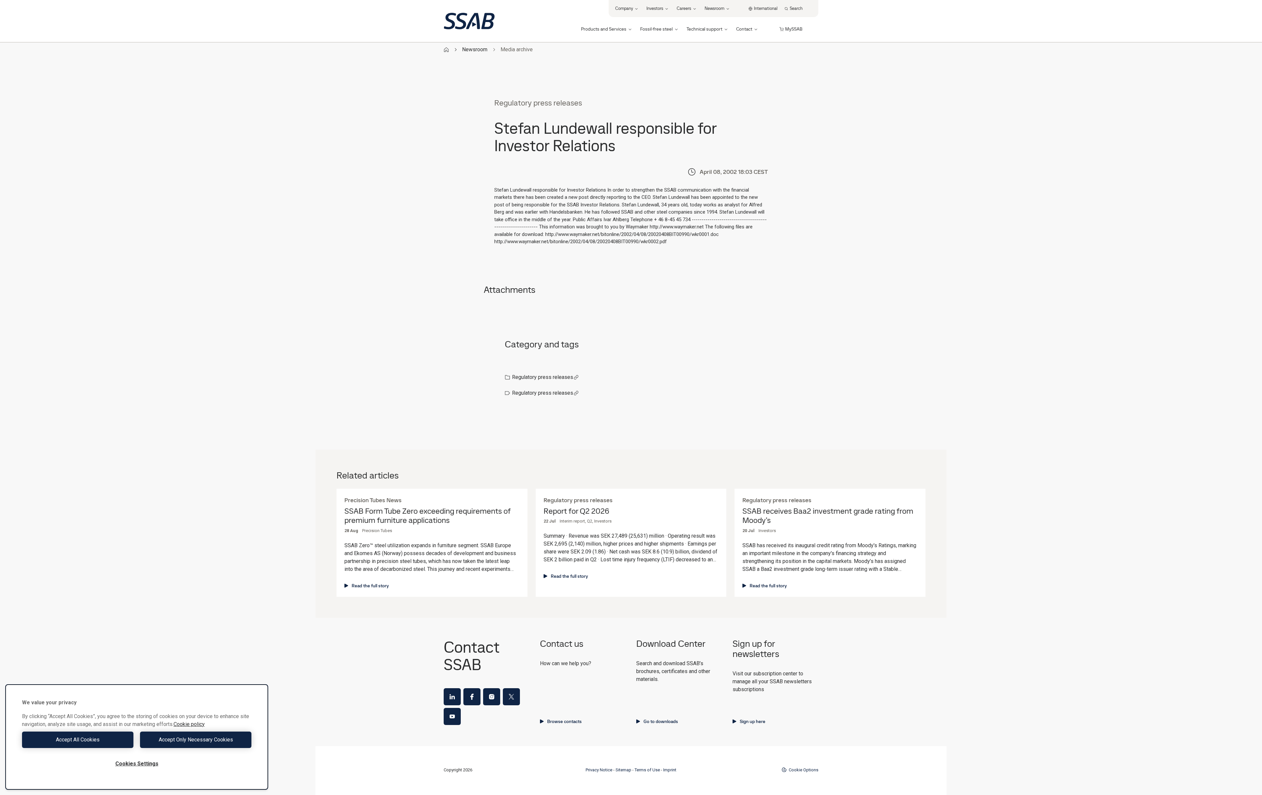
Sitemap (623, 769)
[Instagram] (491, 696)
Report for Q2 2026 (576, 511)
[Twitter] (511, 696)
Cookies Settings (136, 763)
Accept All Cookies (78, 740)
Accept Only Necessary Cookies (196, 740)
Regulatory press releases (542, 377)
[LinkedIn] (452, 696)
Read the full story (370, 586)
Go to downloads (660, 721)
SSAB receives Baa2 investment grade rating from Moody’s (827, 516)
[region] (136, 737)
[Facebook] (471, 696)
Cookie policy (189, 724)
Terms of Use (647, 769)
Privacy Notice (599, 769)
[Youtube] (452, 716)
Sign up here (752, 721)
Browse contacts (564, 721)
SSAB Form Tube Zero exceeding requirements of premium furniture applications (427, 516)
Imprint (669, 769)
